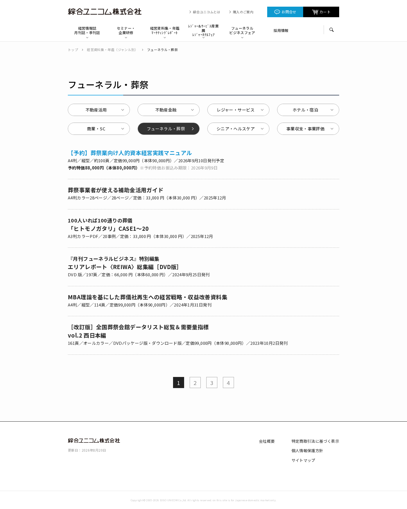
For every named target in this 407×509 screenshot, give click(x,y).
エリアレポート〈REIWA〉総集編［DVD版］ (125, 263)
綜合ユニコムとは (206, 12)
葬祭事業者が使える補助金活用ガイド (115, 190)
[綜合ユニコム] (106, 11)
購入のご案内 (243, 12)
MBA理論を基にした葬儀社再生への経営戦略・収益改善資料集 (147, 297)
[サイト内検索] (331, 29)
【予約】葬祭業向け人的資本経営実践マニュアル (130, 153)
